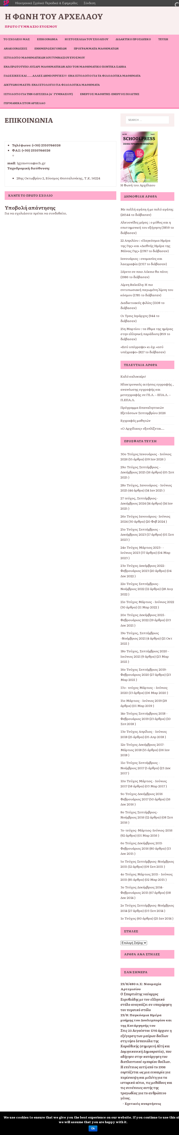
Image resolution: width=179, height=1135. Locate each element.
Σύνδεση (89, 3)
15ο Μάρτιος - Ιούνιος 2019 (141, 700)
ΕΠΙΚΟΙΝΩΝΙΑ (47, 39)
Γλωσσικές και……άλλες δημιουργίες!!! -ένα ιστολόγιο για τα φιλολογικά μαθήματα (72, 75)
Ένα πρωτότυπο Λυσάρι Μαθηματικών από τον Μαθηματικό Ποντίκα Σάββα (65, 66)
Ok (93, 1128)
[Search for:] (147, 120)
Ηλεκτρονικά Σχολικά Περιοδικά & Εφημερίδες (46, 3)
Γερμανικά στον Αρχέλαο (24, 103)
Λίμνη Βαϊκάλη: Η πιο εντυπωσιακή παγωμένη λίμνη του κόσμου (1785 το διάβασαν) (146, 289)
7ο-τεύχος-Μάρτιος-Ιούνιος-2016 (146, 830)
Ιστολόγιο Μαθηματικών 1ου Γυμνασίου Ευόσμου (44, 57)
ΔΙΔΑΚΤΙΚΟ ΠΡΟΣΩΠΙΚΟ (133, 39)
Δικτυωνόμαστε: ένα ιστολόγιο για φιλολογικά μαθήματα (52, 84)
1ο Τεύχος (128, 918)
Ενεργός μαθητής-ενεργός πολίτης (109, 94)
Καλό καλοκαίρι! (133, 376)
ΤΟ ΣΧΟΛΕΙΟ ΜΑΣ (16, 39)
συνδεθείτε (57, 213)
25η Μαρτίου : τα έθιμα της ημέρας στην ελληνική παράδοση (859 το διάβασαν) (146, 333)
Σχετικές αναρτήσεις (143, 1103)
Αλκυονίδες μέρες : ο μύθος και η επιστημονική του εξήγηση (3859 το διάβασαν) (147, 227)
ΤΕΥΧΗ (163, 39)
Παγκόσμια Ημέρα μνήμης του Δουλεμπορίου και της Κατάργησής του (146, 1020)
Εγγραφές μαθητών (135, 420)
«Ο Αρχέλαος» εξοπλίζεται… (142, 428)
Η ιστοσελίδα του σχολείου (86, 39)
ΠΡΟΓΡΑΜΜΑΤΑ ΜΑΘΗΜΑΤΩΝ (96, 48)
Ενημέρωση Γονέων (50, 48)
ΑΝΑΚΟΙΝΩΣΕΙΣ (15, 48)
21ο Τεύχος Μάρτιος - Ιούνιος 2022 (147, 601)
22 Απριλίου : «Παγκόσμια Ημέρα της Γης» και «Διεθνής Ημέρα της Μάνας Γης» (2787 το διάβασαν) (145, 245)
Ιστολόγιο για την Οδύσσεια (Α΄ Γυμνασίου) (38, 94)
